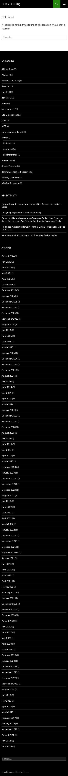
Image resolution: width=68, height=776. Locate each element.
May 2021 (6, 575)
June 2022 (7, 507)
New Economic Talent (12, 131)
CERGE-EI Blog (11, 4)
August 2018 (8, 735)
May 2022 (6, 512)
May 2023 (6, 449)
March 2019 (7, 712)
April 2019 (7, 706)
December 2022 (9, 478)
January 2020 (8, 660)
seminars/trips (10, 154)
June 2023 (7, 444)
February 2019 (9, 717)
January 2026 (8, 296)
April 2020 (7, 643)
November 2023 (9, 421)
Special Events (9, 166)
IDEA (4, 103)
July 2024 (6, 381)
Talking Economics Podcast (15, 171)
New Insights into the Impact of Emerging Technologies (29, 235)
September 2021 (10, 552)
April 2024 (7, 398)
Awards (5, 86)
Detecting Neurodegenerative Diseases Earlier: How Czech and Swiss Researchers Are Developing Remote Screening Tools (33, 219)
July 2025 (6, 330)
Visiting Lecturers (10, 177)
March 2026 (7, 284)
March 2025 (7, 347)
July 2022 (6, 501)
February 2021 (9, 592)
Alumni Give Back (10, 80)
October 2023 (9, 427)
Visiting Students (10, 183)
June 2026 (7, 267)
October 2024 (9, 370)
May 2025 (6, 341)
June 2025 (7, 335)
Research (6, 160)
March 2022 (7, 524)
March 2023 (7, 461)
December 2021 (9, 535)
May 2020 (6, 638)
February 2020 (9, 655)
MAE (4, 120)
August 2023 (8, 432)
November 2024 (9, 364)
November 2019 (9, 672)
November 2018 (9, 729)
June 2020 (7, 632)
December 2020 (9, 603)
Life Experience (9, 114)
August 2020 (8, 621)
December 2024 (9, 358)
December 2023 (9, 415)
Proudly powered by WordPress (15, 772)
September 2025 (10, 318)
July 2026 (6, 261)
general (5, 97)
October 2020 (9, 615)
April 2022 (7, 518)
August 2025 (8, 324)
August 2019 (8, 689)
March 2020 (7, 649)
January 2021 (8, 598)
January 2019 (8, 723)
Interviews (7, 109)
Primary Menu (64, 4)
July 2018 (6, 740)
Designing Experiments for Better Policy (21, 212)
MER (4, 126)
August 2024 (8, 375)
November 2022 (9, 484)
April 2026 (7, 278)
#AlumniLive (8, 69)
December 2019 (9, 666)
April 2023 (7, 455)
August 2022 (8, 495)
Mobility (7, 143)
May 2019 (6, 700)
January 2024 (8, 410)
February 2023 (9, 467)
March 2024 (7, 404)
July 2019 (6, 695)
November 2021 (9, 541)
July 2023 (6, 438)
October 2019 (9, 678)
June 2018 (7, 746)
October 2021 (9, 546)
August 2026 (8, 256)
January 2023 (8, 472)
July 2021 (6, 564)
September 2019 (10, 683)
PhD (4, 137)
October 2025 (9, 313)
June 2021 (7, 569)
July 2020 (6, 626)
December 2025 (9, 301)
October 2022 (9, 489)
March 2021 (7, 586)
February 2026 (9, 290)
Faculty (5, 92)
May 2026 (6, 273)
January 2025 (8, 353)
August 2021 (8, 558)
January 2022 (8, 529)
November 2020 (9, 609)
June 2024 (7, 387)
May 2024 (6, 392)
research (7, 149)
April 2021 (7, 581)
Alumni (5, 74)
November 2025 (9, 307)
